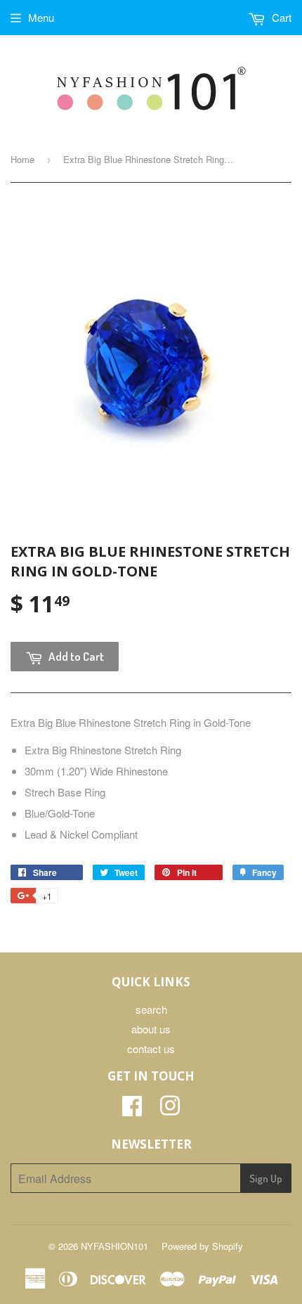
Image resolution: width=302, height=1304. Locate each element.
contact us (151, 1048)
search (151, 1009)
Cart (280, 17)
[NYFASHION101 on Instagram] (169, 1109)
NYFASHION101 (114, 1246)
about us (151, 1028)
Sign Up (265, 1178)
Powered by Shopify (202, 1246)
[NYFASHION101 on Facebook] (132, 1109)
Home (22, 159)
